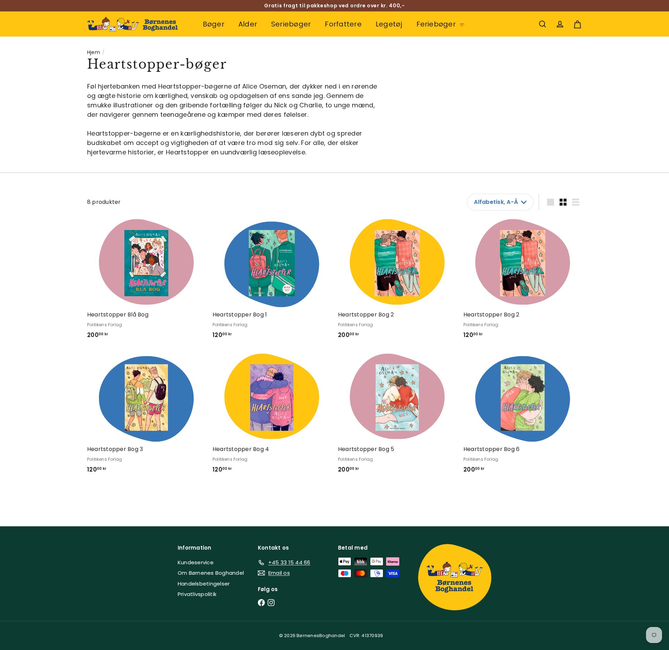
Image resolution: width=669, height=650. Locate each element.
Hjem (93, 52)
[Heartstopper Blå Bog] (146, 281)
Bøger (213, 24)
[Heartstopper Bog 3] (146, 415)
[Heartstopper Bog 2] (397, 281)
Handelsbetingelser (204, 583)
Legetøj (389, 24)
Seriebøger (291, 24)
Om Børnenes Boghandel (211, 572)
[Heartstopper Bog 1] (272, 281)
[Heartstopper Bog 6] (522, 415)
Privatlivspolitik (197, 594)
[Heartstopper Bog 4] (272, 415)
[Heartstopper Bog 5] (397, 415)
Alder (247, 24)
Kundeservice (196, 562)
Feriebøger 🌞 (441, 24)
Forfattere (343, 24)
